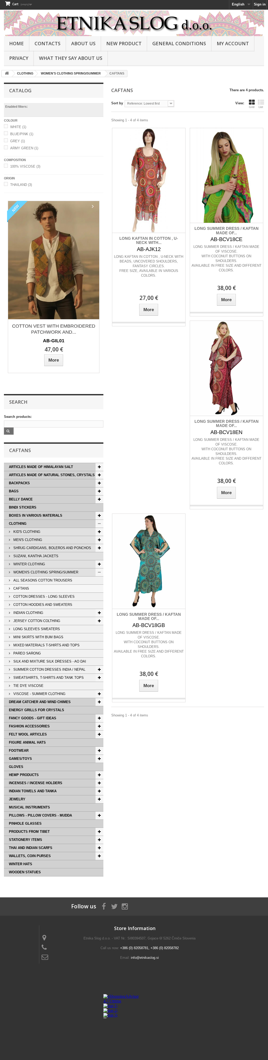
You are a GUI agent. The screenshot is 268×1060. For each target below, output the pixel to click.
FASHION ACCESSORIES (29, 726)
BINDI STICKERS (22, 507)
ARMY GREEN (24, 148)
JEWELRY (17, 799)
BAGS (14, 491)
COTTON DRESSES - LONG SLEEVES (43, 597)
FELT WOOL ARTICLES (28, 734)
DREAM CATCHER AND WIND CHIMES (40, 702)
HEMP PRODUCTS (24, 775)
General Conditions (179, 43)
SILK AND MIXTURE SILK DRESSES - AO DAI (49, 661)
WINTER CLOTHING (28, 564)
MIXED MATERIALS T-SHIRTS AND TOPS (46, 645)
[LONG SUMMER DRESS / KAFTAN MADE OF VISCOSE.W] (226, 175)
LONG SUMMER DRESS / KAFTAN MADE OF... (226, 230)
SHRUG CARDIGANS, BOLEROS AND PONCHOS (51, 548)
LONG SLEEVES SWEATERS (36, 629)
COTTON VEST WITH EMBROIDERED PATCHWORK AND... (53, 329)
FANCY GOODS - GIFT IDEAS (32, 718)
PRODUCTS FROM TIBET (29, 832)
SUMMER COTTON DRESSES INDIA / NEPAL (48, 669)
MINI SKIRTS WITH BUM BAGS (37, 637)
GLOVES (16, 767)
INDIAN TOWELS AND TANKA (33, 791)
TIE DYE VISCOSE (27, 686)
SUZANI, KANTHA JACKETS (35, 556)
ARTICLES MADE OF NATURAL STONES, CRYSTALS (52, 475)
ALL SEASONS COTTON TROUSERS (42, 580)
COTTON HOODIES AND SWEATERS (42, 605)
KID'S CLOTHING (26, 532)
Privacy (18, 58)
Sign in (260, 4)
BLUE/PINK (21, 134)
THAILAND (21, 185)
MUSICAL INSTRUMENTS (29, 807)
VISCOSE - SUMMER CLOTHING (38, 694)
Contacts (47, 43)
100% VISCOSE (25, 166)
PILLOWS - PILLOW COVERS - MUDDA (40, 815)
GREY (17, 141)
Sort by (117, 103)
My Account (233, 43)
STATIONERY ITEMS (25, 840)
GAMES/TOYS (20, 759)
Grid (251, 107)
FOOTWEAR (19, 751)
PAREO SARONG (26, 653)
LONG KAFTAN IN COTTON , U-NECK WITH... (148, 240)
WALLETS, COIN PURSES (30, 856)
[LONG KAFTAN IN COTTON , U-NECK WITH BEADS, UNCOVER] (148, 180)
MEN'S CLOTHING (27, 540)
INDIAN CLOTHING (27, 613)
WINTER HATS (20, 864)
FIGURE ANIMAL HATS (27, 742)
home (16, 43)
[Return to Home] (7, 73)
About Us (83, 43)
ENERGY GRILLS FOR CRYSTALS (36, 710)
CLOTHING (17, 524)
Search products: (18, 417)
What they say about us (70, 58)
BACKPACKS (19, 483)
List (261, 107)
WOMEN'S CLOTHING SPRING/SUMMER (45, 572)
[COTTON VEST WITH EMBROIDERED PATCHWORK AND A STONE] (53, 260)
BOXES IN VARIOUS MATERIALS (35, 515)
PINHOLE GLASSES (25, 823)
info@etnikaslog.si (145, 958)
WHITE (18, 127)
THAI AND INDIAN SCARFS (30, 848)
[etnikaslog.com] (134, 23)
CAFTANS (20, 588)
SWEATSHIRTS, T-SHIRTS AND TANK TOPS (48, 678)
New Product (124, 43)
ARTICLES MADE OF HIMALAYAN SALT (41, 467)
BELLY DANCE (21, 499)
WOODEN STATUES (25, 872)
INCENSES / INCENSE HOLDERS (35, 783)
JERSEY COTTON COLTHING (36, 621)
